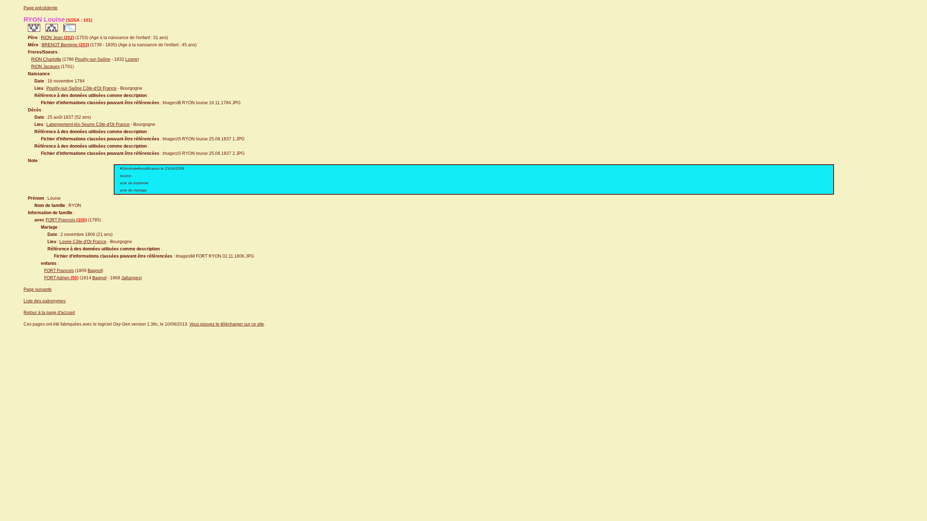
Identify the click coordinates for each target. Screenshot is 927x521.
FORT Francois (66, 220)
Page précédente (41, 7)
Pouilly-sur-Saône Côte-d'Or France (81, 88)
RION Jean (57, 37)
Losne (131, 59)
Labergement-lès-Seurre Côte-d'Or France (88, 124)
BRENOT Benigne (65, 44)
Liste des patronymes (45, 301)
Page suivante (38, 289)
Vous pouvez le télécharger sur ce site (226, 324)
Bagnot (95, 270)
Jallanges (130, 277)
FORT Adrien (61, 277)
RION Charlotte (46, 59)
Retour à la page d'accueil (49, 312)
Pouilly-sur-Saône (92, 59)
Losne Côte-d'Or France (82, 241)
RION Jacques (45, 66)
